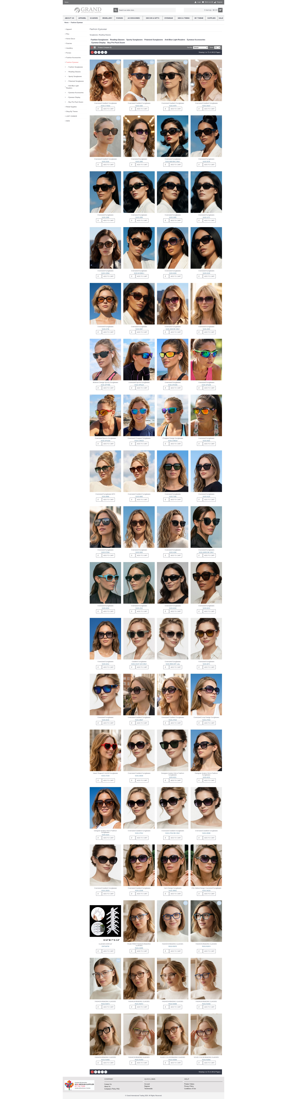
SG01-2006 (139, 217)
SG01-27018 (173, 720)
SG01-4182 (139, 106)
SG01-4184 (172, 552)
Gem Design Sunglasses (172, 888)
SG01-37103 (105, 776)
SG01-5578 (206, 161)
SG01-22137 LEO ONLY (139, 664)
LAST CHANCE (71, 116)
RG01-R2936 (206, 1004)
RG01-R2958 (173, 1060)
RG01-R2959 (139, 1060)
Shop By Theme (72, 111)
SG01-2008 (105, 217)
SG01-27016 (206, 720)
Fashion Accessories (73, 57)
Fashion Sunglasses (99, 40)
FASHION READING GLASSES (172, 944)
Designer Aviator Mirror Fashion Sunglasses (172, 774)
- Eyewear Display (73, 97)
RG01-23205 (139, 948)
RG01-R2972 (139, 1004)
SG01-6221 (172, 777)
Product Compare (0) (104, 47)
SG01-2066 (139, 161)
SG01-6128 (206, 273)
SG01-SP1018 (105, 441)
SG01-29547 (139, 720)
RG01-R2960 (105, 1060)
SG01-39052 (173, 890)
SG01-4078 (172, 106)
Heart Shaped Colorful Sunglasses (105, 773)
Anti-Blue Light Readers (175, 40)
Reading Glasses (117, 40)
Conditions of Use (190, 1088)
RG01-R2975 (173, 946)
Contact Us (108, 1084)
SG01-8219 (105, 720)
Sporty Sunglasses (134, 40)
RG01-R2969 (173, 1004)
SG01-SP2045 (172, 385)
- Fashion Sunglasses (74, 67)
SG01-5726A (105, 552)
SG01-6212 (105, 664)
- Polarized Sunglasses (75, 81)
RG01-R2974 (206, 946)
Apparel (69, 29)
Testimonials (148, 1088)
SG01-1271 (206, 217)
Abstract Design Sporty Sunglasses (105, 382)
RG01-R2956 (206, 1060)
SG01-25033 (105, 890)
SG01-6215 (206, 777)
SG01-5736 (105, 329)
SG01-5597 (139, 329)
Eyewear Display (98, 43)
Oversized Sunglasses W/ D (105, 494)
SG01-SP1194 (206, 385)
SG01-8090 (105, 496)
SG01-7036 (172, 496)
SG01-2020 (206, 329)
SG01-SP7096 (105, 385)
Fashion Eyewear (72, 62)
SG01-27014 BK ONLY (172, 833)
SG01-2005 (172, 217)
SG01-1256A (105, 273)
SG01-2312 (139, 608)
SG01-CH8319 (172, 441)
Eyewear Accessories (196, 40)
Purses (68, 53)
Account (147, 1084)
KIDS (68, 121)
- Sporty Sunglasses (74, 76)
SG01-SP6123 (139, 385)
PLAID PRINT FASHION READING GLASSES (139, 944)
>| (105, 52)
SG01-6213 (206, 608)
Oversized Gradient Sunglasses (105, 103)
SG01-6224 (105, 608)
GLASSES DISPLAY (105, 944)
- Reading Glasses (73, 72)
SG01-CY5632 (105, 106)
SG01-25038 (206, 833)
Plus (67, 34)
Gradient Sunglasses (139, 661)
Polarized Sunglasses (153, 40)
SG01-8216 (172, 608)
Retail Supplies (71, 107)
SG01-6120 (206, 496)
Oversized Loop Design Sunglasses (206, 717)
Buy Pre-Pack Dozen (116, 43)
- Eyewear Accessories (75, 92)
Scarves (69, 43)
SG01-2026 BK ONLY (173, 329)
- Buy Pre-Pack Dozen (74, 102)
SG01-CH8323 (139, 441)
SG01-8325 (206, 441)
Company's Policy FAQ (111, 1089)
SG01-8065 (139, 496)
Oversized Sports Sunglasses (139, 382)
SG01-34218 (206, 890)
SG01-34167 (206, 106)
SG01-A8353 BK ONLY (206, 552)
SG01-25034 (139, 776)
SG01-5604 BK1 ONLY (172, 161)
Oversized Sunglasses (139, 159)
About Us (107, 1086)
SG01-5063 (139, 552)
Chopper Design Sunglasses (172, 438)
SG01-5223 (105, 835)
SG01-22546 (139, 890)
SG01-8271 (206, 664)
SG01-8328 (172, 273)
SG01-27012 (139, 833)
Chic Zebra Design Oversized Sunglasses (206, 888)
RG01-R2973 (105, 1004)
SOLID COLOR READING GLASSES (172, 1057)
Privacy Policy (189, 1086)
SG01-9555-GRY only (173, 664)
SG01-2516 (105, 161)
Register (147, 1086)
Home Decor (70, 39)
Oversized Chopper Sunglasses (139, 438)
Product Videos (189, 1084)
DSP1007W (105, 946)
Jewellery (69, 48)
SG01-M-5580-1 (139, 273)
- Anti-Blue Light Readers (72, 87)
